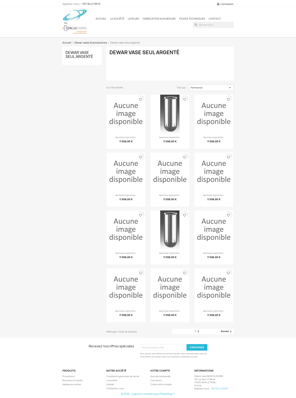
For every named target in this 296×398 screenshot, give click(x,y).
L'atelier (133, 18)
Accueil (101, 18)
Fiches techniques (192, 18)
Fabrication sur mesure (159, 18)
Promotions (68, 376)
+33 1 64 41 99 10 (90, 4)
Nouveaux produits (72, 380)
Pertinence (211, 88)
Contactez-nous (115, 388)
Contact (215, 18)
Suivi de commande (160, 376)
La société (117, 18)
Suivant (227, 331)
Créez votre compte (161, 384)
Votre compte (160, 370)
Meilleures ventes (71, 384)
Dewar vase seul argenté (79, 54)
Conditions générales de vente (122, 376)
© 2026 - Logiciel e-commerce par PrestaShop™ (148, 394)
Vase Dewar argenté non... (126, 137)
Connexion (156, 380)
